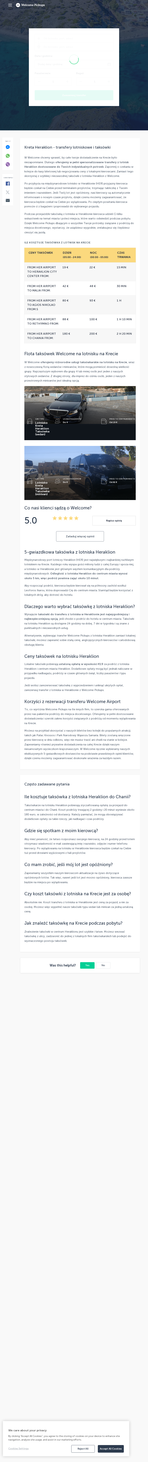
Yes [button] (87, 965)
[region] (66, 1438)
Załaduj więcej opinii (80, 536)
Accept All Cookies (111, 1448)
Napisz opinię (114, 520)
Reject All (83, 1448)
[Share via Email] (8, 200)
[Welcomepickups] (10, 5)
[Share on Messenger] (8, 147)
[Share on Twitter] (8, 192)
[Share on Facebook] (8, 184)
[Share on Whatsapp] (8, 156)
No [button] (103, 965)
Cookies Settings (18, 1448)
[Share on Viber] (8, 164)
